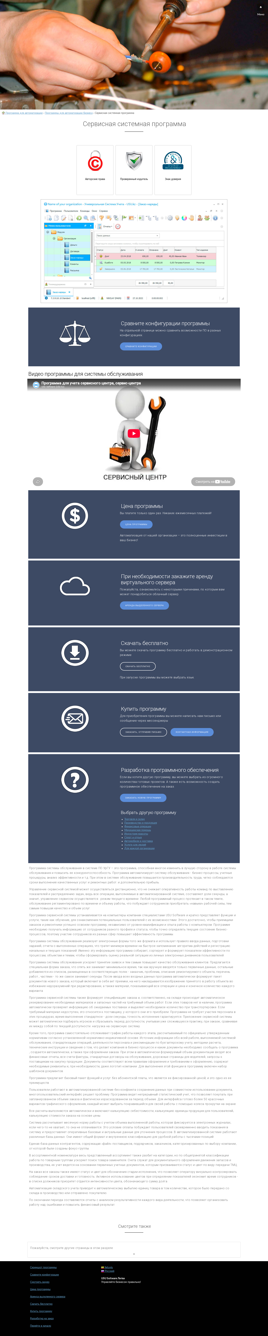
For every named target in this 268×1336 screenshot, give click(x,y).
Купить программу (41, 1311)
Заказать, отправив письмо (143, 732)
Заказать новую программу (143, 798)
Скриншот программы (43, 1267)
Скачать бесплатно (137, 666)
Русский (109, 1271)
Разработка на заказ (42, 1318)
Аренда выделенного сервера (144, 605)
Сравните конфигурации (141, 346)
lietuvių (108, 1267)
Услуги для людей (135, 845)
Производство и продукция (140, 823)
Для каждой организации (139, 848)
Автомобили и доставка (138, 841)
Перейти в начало (40, 1326)
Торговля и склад (134, 819)
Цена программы (136, 524)
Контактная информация (192, 732)
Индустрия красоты (136, 834)
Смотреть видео (39, 1282)
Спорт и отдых (133, 837)
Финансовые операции (137, 826)
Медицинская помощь (137, 830)
